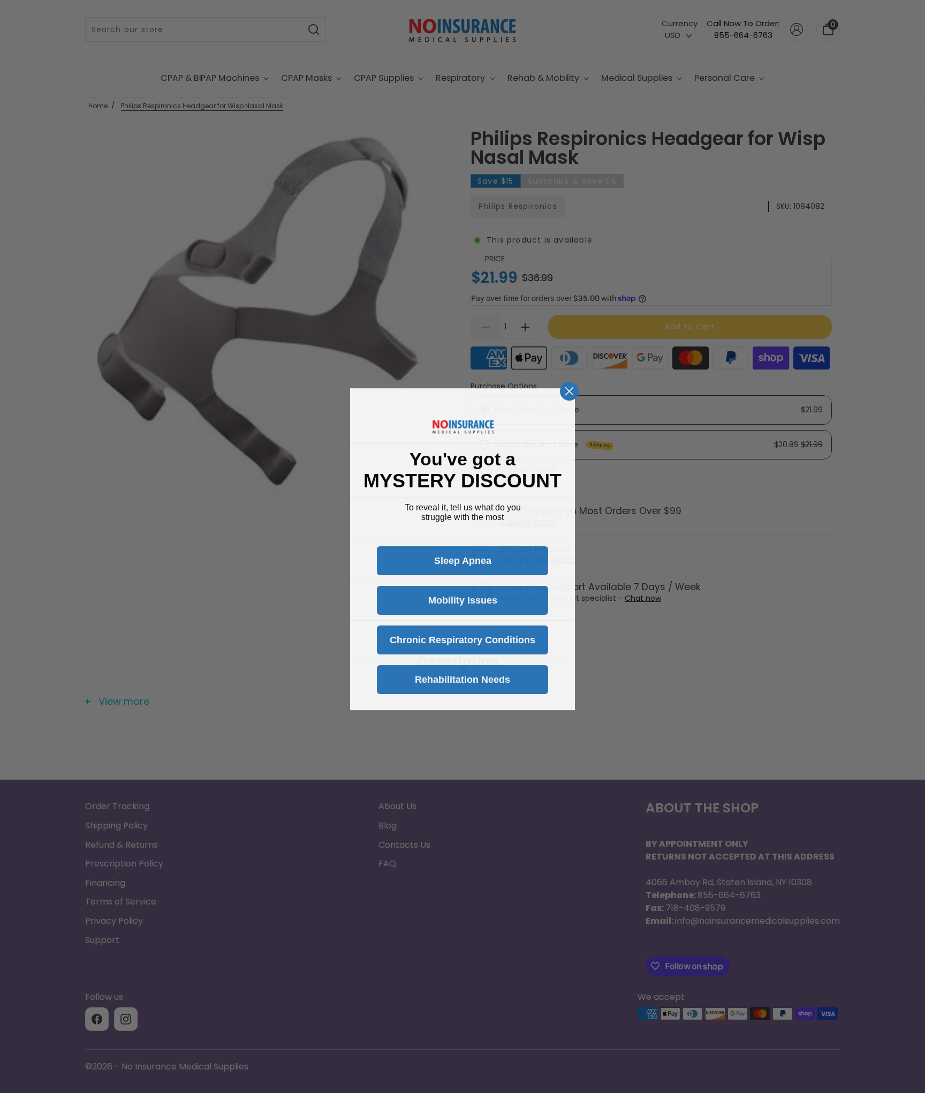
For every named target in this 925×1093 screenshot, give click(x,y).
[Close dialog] (569, 388)
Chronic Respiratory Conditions (462, 637)
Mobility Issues (462, 597)
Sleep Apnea (462, 558)
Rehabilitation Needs (462, 677)
